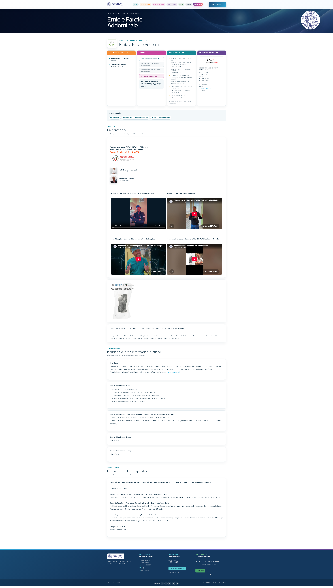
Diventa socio (198, 4)
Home (109, 13)
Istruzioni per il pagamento (204, 575)
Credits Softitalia (222, 582)
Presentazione (114, 117)
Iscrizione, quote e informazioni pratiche (135, 117)
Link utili (214, 582)
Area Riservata (217, 4)
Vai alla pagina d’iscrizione (149, 76)
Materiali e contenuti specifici (161, 117)
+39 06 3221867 (146, 565)
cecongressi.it (203, 92)
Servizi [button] (181, 4)
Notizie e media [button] (172, 4)
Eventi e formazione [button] (158, 4)
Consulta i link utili (174, 572)
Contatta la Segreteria (177, 568)
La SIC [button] (135, 4)
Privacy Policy (206, 582)
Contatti (188, 4)
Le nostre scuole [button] (145, 4)
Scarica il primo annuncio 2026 (150, 58)
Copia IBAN (200, 570)
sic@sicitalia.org (145, 568)
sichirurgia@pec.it (146, 570)
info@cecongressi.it (204, 88)
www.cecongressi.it (173, 372)
